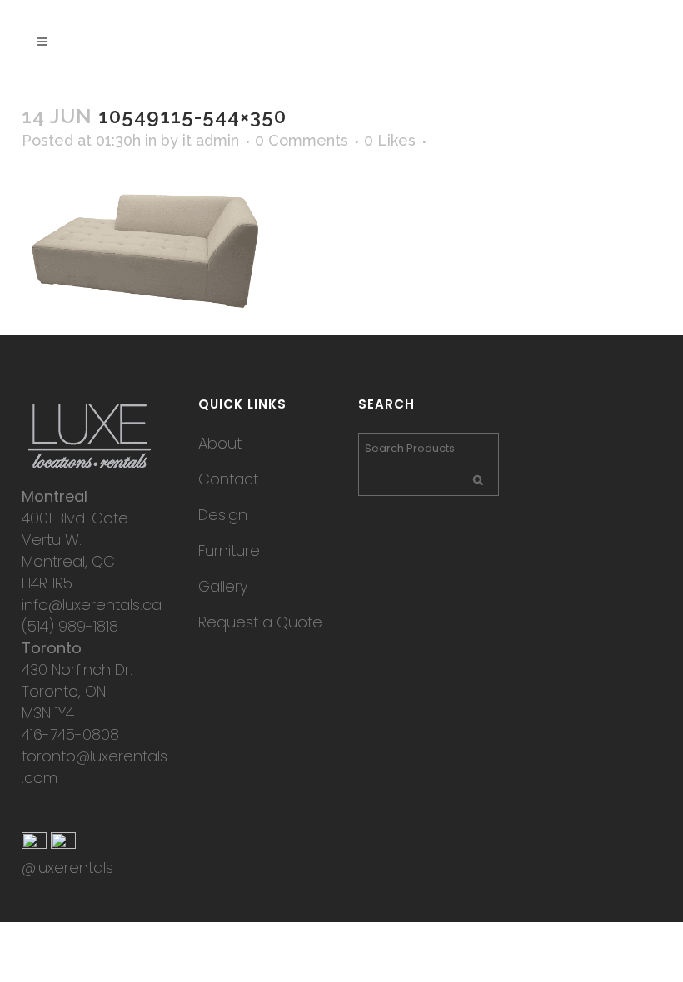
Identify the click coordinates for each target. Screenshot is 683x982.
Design (222, 514)
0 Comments (301, 140)
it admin (210, 140)
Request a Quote (260, 622)
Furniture (229, 550)
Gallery (222, 586)
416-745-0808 (70, 734)
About (220, 443)
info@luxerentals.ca (92, 604)
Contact (228, 479)
